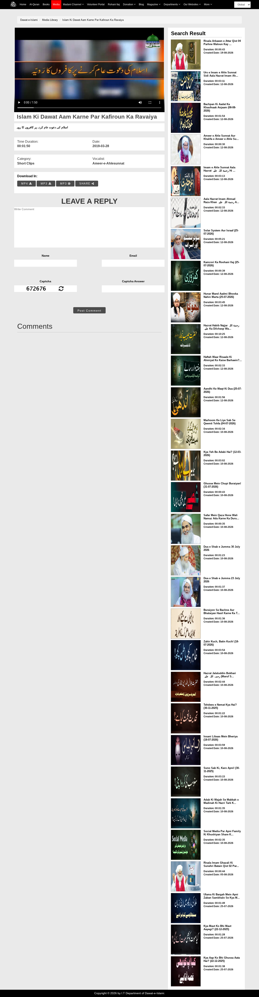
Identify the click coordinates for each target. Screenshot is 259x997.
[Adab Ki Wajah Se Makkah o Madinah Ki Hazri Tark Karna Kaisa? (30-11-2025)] (186, 813)
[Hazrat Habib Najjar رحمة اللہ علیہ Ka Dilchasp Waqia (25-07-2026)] (186, 339)
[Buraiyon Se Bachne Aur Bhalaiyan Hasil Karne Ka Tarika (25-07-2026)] (186, 623)
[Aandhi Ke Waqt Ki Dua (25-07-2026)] (186, 402)
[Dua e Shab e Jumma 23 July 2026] (186, 592)
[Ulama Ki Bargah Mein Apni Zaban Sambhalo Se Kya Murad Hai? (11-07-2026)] (186, 908)
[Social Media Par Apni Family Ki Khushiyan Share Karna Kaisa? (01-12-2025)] (186, 845)
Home (23, 4)
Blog (141, 4)
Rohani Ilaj (114, 4)
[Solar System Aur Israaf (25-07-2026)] (186, 244)
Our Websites (191, 4)
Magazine (153, 4)
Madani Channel (72, 4)
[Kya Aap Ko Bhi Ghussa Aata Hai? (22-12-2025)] (186, 971)
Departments (171, 4)
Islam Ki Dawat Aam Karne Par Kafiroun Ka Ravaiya (93, 19)
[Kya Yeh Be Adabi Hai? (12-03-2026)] (186, 465)
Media (56, 4)
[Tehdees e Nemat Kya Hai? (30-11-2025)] (186, 718)
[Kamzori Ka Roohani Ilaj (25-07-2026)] (186, 276)
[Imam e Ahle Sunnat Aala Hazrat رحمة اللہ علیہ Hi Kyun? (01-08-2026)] (186, 181)
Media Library (50, 19)
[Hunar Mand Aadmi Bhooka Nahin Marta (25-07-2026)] (186, 307)
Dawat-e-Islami (29, 19)
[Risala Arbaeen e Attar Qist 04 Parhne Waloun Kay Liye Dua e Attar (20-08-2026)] (186, 54)
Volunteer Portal (96, 4)
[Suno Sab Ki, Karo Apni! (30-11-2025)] (186, 781)
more (207, 4)
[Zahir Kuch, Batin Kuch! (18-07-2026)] (186, 655)
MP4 (25, 183)
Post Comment (89, 310)
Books (46, 4)
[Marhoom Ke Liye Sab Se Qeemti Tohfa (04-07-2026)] (186, 434)
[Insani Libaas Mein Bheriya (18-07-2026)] (186, 750)
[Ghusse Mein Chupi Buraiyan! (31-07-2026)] (186, 497)
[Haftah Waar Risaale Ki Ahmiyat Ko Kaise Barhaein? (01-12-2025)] (186, 370)
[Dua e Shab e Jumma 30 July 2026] (186, 560)
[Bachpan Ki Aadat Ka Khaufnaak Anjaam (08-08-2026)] (186, 118)
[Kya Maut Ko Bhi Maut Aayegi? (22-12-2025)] (186, 939)
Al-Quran (34, 4)
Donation (128, 4)
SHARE (85, 183)
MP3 (45, 183)
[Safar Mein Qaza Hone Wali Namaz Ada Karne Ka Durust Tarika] (186, 529)
